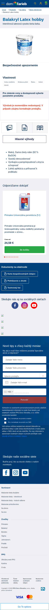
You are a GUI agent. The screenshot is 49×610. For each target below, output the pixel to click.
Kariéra (4, 563)
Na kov (4, 512)
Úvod (4, 10)
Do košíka (24, 250)
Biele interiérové (35, 10)
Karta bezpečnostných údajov (21, 274)
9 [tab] (17, 257)
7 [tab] (14, 257)
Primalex (4, 524)
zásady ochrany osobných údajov (14, 436)
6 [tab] (12, 257)
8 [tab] (16, 257)
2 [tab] (6, 257)
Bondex (4, 532)
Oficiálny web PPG (8, 560)
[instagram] (15, 472)
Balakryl (4, 528)
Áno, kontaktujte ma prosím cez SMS (19, 422)
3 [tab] (7, 257)
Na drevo (4, 508)
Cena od (7, 239)
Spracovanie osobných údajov (27, 581)
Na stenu (22, 10)
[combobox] (8, 392)
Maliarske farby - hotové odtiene (13, 500)
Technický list (13, 288)
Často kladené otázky (16, 581)
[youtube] (25, 472)
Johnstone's (5, 540)
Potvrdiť (24, 400)
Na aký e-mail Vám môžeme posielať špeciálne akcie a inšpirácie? (23, 352)
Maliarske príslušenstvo (10, 504)
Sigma (3, 536)
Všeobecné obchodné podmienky (5, 581)
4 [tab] (9, 257)
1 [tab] (4, 257)
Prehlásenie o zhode (16, 281)
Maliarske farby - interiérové (11, 497)
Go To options (24, 607)
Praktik (3, 544)
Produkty (12, 10)
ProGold (4, 548)
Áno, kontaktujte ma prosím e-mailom (19, 418)
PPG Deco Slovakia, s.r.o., (22, 588)
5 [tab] (11, 257)
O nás (3, 567)
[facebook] (6, 472)
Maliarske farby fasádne (10, 493)
